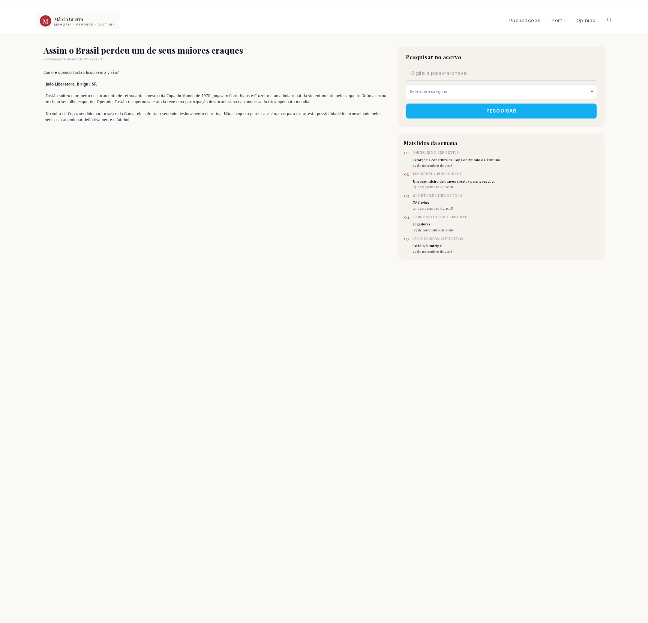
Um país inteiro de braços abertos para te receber (454, 180)
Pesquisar (501, 111)
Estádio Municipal (438, 245)
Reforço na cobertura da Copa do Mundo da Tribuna (456, 159)
